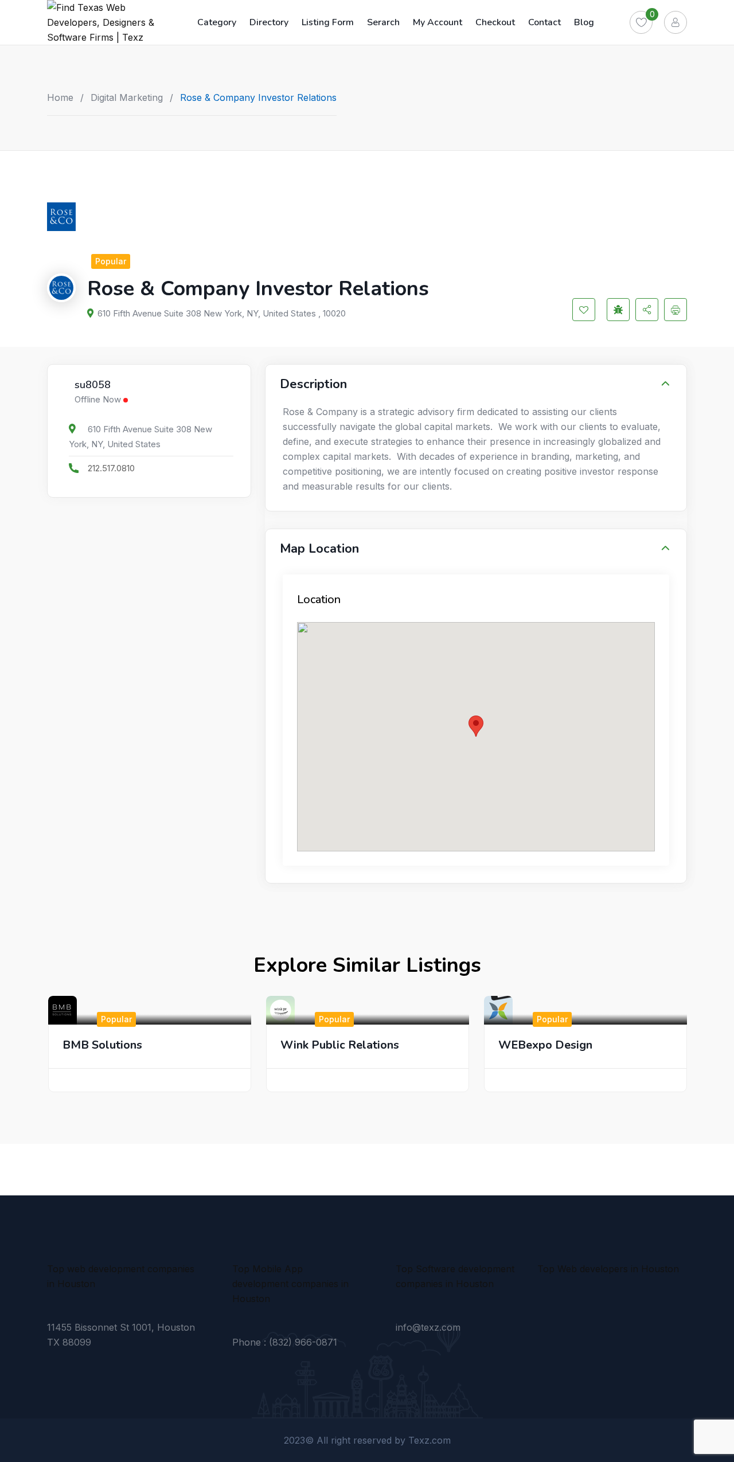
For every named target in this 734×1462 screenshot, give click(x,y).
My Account (437, 22)
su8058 (93, 385)
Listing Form (328, 22)
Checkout (495, 22)
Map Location (319, 548)
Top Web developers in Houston (608, 1269)
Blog (584, 22)
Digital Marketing (127, 97)
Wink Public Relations (339, 1045)
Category (216, 22)
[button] (475, 726)
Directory (268, 22)
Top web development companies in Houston (120, 1276)
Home (60, 97)
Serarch (383, 22)
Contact (544, 22)
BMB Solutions (102, 1045)
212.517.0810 (111, 468)
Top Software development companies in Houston (455, 1276)
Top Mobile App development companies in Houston (290, 1283)
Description (313, 384)
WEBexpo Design (545, 1045)
